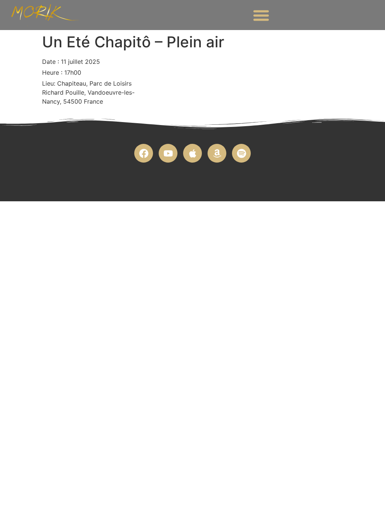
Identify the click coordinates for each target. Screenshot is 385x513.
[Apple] (192, 153)
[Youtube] (168, 153)
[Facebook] (143, 153)
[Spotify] (241, 153)
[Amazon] (217, 153)
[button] (261, 15)
